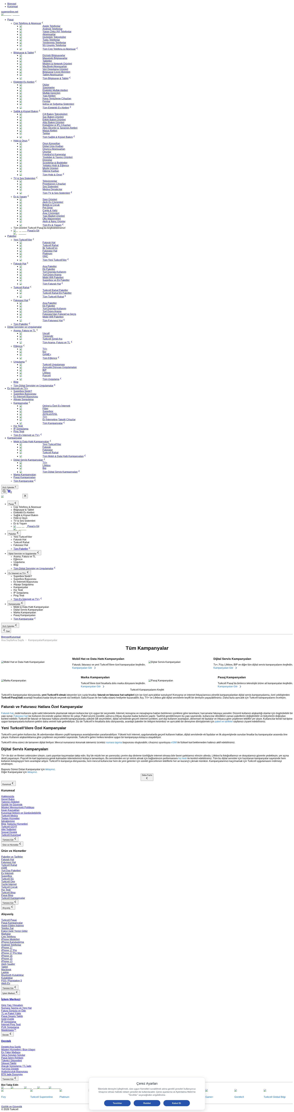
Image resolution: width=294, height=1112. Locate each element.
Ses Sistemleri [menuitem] (50, 186)
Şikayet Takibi (8, 1063)
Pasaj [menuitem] (10, 19)
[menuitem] (28, 23)
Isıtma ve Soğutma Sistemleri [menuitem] (58, 104)
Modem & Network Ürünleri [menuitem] (57, 63)
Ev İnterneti (7, 873)
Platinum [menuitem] (47, 253)
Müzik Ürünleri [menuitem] (50, 168)
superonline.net (9, 11)
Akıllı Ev (5, 983)
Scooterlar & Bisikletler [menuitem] (55, 162)
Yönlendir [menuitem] (48, 336)
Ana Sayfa (7, 640)
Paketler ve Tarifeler (12, 856)
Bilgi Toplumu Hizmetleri (14, 824)
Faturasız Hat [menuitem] (50, 250)
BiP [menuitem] (45, 370)
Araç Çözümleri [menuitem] (51, 213)
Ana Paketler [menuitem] (50, 266)
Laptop (5, 972)
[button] (153, 507)
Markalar (6, 934)
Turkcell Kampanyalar (13, 898)
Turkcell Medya (9, 815)
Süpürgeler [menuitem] (49, 87)
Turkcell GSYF (9, 826)
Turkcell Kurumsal (11, 835)
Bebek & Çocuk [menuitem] (51, 205)
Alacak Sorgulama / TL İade (16, 1066)
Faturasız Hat (8, 862)
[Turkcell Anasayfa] (10, 14)
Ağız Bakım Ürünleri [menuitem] (53, 122)
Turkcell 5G (7, 878)
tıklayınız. (50, 769)
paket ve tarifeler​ (224, 721)
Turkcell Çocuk (9, 887)
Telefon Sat (7, 928)
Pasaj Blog (7, 895)
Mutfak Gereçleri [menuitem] (51, 93)
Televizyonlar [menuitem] (50, 181)
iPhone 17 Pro (9, 950)
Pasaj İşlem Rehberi (12, 1058)
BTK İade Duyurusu (12, 1074)
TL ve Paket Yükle (11, 1013)
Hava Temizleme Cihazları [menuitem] (57, 98)
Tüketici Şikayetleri (11, 1060)
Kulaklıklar (7, 978)
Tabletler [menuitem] (47, 61)
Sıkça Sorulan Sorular (13, 1055)
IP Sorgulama (8, 1021)
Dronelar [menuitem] (47, 160)
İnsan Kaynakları (10, 810)
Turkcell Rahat (9, 865)
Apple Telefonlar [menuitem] (51, 26)
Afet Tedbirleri (8, 829)
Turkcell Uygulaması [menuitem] (54, 364)
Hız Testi (6, 889)
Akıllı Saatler (8, 964)
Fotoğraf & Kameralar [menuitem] (54, 154)
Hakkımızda (7, 796)
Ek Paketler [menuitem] (49, 269)
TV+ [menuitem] (45, 349)
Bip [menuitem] (44, 468)
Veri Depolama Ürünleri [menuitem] (55, 69)
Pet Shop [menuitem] (48, 207)
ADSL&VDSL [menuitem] (50, 414)
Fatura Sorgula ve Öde (13, 1010)
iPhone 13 (6, 961)
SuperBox (6, 876)
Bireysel (11, 3)
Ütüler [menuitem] (46, 84)
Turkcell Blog (8, 892)
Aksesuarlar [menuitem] (49, 34)
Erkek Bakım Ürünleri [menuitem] (54, 119)
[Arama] (4, 491)
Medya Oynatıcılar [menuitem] (52, 189)
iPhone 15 (6, 958)
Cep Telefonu (8, 936)
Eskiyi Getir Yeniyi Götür (14, 931)
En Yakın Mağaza (10, 1052)
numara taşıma (114, 742)
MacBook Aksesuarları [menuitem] (55, 66)
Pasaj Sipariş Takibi (12, 1016)
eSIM (174, 742)
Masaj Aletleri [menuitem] (50, 130)
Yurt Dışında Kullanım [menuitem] (54, 272)
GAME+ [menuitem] (47, 354)
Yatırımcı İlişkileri (10, 802)
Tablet (4, 967)
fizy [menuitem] (44, 351)
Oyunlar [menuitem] (47, 151)
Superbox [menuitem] (48, 411)
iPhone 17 (6, 947)
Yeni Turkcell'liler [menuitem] (52, 444)
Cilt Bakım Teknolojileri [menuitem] (55, 114)
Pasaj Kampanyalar (12, 923)
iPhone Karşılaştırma (12, 942)
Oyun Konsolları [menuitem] (51, 143)
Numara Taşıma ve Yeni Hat (16, 1008)
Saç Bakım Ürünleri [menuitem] (53, 117)
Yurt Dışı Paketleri (11, 870)
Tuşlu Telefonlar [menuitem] (51, 40)
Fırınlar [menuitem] (46, 101)
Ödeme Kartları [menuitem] (51, 171)
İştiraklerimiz (8, 821)
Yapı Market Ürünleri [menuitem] (54, 216)
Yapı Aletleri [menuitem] (49, 95)
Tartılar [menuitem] (46, 133)
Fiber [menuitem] (45, 408)
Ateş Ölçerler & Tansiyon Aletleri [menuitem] (60, 128)
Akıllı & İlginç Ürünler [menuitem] (54, 221)
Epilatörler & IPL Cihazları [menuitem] (57, 125)
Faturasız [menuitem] (48, 450)
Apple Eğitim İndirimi (12, 925)
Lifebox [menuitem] (47, 372)
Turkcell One (8, 881)
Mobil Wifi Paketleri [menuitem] (53, 277)
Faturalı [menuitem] (47, 447)
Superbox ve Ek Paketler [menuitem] (56, 280)
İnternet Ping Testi (11, 1024)
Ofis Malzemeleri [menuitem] (52, 218)
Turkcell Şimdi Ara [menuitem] (52, 339)
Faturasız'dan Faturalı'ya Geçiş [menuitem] (59, 314)
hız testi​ (182, 758)
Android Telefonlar (11, 945)
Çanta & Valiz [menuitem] (50, 210)
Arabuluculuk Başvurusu (14, 1071)
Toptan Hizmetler (10, 818)
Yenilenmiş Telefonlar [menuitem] (54, 42)
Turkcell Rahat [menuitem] (50, 245)
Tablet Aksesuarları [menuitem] (53, 74)
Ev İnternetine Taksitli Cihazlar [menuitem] (59, 419)
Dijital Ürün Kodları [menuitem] (53, 146)
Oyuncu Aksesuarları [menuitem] (54, 149)
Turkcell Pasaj (9, 920)
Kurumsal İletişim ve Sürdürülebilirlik (21, 813)
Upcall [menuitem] (46, 333)
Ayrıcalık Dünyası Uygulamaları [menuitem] (60, 367)
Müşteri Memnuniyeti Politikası (17, 807)
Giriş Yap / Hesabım (12, 1005)
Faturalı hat (7, 713)
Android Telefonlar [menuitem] (52, 29)
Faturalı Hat (7, 859)
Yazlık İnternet (9, 884)
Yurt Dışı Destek (10, 1069)
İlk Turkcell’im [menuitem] (50, 248)
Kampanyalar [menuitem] (14, 438)
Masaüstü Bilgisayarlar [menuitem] (55, 58)
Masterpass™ (8, 1030)
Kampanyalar (35, 640)
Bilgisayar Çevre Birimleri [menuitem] (56, 72)
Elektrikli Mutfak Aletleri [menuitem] (55, 90)
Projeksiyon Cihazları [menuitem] (54, 184)
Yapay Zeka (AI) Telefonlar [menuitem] (57, 31)
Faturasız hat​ (21, 716)
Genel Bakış (8, 799)
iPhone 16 (6, 956)
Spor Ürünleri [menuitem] (50, 199)
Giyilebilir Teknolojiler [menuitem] (54, 37)
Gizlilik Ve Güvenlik (11, 804)
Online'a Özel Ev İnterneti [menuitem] (56, 406)
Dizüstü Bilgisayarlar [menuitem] (54, 55)
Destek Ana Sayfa (11, 1047)
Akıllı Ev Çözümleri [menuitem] (53, 202)
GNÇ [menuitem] (45, 256)
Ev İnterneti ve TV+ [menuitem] (17, 388)
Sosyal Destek (9, 832)
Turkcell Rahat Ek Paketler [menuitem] (57, 293)
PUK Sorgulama (10, 1027)
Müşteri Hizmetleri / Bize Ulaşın (18, 1049)
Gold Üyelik (7, 1019)
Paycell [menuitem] (47, 375)
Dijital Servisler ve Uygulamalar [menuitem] (24, 327)
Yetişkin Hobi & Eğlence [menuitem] (56, 165)
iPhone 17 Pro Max (11, 953)
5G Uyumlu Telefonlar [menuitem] (54, 45)
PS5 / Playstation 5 (11, 980)
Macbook (6, 969)
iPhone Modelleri (10, 939)
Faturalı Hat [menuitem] (49, 242)
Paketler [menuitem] (11, 236)
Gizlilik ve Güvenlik (11, 1106)
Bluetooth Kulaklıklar (12, 975)
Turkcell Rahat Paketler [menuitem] (55, 290)
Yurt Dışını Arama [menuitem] (52, 274)
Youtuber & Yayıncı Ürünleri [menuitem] (58, 157)
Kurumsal (12, 6)
